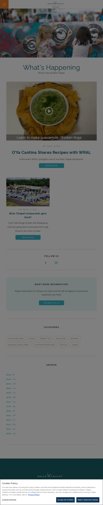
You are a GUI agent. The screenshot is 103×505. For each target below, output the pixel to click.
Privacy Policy (34, 495)
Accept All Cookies (65, 500)
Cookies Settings (9, 500)
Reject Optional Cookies (88, 500)
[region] (51, 492)
